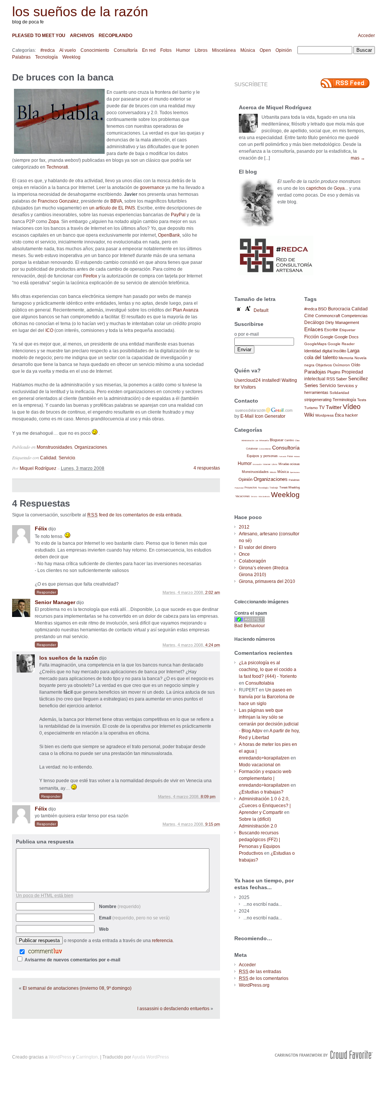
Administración (247, 440)
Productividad (239, 488)
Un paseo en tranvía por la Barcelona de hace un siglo (266, 696)
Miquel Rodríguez (38, 468)
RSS (331, 379)
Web (103, 929)
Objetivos (324, 365)
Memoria (346, 358)
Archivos (82, 35)
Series (311, 385)
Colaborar (252, 448)
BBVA (116, 201)
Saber (341, 379)
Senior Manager (55, 602)
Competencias (354, 315)
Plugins (334, 372)
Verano (254, 497)
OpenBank (169, 235)
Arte (256, 441)
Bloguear (276, 440)
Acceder (366, 35)
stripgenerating (317, 399)
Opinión (284, 50)
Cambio (289, 440)
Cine (309, 315)
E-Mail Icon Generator (262, 416)
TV (322, 407)
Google (326, 337)
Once (244, 554)
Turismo (311, 408)
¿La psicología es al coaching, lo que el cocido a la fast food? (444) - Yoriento (268, 669)
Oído (355, 365)
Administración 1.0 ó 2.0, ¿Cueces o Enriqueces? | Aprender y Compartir (265, 805)
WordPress (60, 1057)
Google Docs (346, 337)
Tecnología (46, 57)
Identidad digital (318, 351)
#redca (47, 50)
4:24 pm (212, 645)
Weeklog (71, 57)
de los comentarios (263, 978)
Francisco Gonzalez (58, 201)
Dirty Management (342, 322)
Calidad (48, 457)
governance (152, 187)
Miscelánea (224, 50)
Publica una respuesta (45, 842)
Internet (267, 464)
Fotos (166, 50)
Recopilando (115, 35)
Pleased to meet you (38, 35)
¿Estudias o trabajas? (261, 792)
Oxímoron (341, 365)
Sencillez (358, 378)
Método (273, 472)
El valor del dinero (257, 547)
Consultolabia (259, 683)
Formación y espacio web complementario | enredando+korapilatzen (265, 778)
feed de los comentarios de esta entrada (134, 515)
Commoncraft (327, 315)
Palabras (21, 57)
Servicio (67, 457)
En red (149, 50)
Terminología (344, 399)
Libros (201, 50)
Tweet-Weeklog (289, 487)
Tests (361, 400)
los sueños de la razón (80, 11)
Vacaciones (242, 496)
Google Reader (341, 344)
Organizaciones (90, 447)
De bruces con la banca (62, 77)
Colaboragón (252, 561)
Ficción (311, 336)
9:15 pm (212, 824)
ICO (49, 330)
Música (247, 50)
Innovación (257, 464)
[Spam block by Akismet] (249, 620)
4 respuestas (207, 468)
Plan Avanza (185, 310)
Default (261, 310)
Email (134, 918)
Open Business (295, 472)
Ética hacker (346, 415)
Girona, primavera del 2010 (267, 581)
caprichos (316, 188)
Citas (297, 440)
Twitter (334, 407)
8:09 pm (208, 796)
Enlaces (313, 329)
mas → (358, 158)
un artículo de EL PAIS (112, 208)
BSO (322, 309)
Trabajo (273, 487)
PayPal (178, 214)
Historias (297, 456)
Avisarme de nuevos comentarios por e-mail (72, 960)
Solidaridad (339, 393)
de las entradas (260, 971)
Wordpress (324, 415)
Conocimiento (94, 50)
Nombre (120, 906)
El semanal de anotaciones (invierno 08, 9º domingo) (77, 988)
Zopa (53, 221)
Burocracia (339, 308)
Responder (46, 592)
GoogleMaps (315, 344)
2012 (244, 527)
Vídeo (352, 407)
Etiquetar (347, 330)
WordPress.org (254, 985)
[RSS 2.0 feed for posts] (345, 83)
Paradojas (315, 372)
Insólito (339, 351)
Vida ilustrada (264, 497)
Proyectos (251, 487)
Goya (339, 188)
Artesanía (264, 440)
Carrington (87, 1057)
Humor (183, 50)
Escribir (331, 329)
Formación (282, 456)
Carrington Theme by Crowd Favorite (324, 1054)
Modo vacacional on (259, 764)
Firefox (90, 276)
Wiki (309, 415)
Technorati (57, 167)
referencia (162, 940)
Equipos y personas (262, 456)
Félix (41, 528)
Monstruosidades (54, 447)
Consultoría (126, 50)
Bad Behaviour (249, 625)
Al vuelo (67, 50)
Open (265, 50)
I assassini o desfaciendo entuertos (173, 1008)
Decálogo (314, 322)
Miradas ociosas (289, 464)
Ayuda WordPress (150, 1057)
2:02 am (212, 592)
